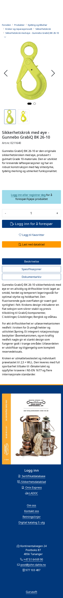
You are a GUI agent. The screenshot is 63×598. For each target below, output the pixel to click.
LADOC (33, 493)
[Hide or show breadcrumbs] (5, 37)
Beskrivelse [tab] (31, 261)
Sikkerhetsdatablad (33, 482)
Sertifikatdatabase (33, 476)
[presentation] (6, 73)
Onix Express (33, 487)
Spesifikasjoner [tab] (31, 269)
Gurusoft (31, 592)
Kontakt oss (31, 511)
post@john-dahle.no (33, 565)
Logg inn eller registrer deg (28, 195)
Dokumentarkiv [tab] (31, 277)
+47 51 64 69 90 (33, 559)
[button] (29, 104)
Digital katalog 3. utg (31, 522)
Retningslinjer (32, 517)
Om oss (31, 505)
